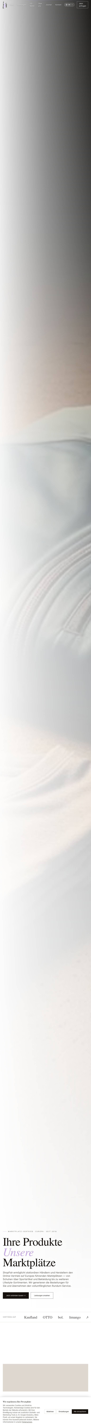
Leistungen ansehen (42, 1299)
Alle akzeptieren (80, 1411)
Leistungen (21, 5)
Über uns (40, 4)
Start (12, 5)
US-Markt (32, 4)
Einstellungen (64, 1411)
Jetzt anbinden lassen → (15, 1299)
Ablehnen (50, 1411)
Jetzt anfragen (82, 4)
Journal (49, 5)
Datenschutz (27, 1422)
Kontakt (58, 5)
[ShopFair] (5, 5)
